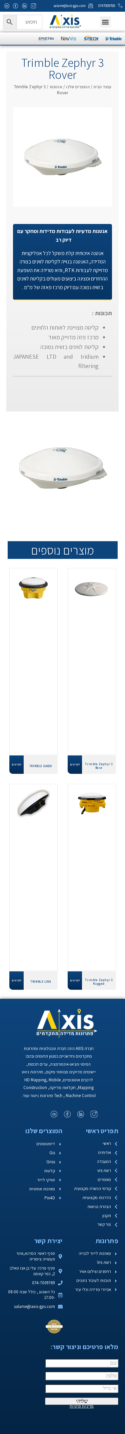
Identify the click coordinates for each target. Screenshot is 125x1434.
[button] (105, 21)
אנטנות (56, 87)
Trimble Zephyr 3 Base (99, 766)
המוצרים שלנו (77, 87)
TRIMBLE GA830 (40, 766)
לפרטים (75, 764)
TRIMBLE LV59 (40, 981)
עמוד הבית (102, 87)
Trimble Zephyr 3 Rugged (99, 982)
